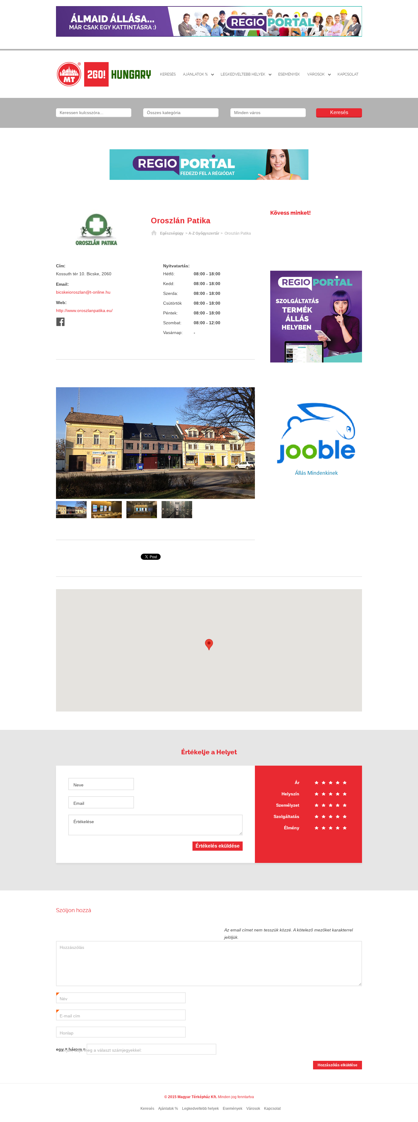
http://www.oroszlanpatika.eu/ (84, 310)
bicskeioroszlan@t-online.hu (83, 292)
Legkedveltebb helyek (243, 74)
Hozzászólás (72, 947)
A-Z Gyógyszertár (203, 233)
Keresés (168, 74)
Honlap (66, 1033)
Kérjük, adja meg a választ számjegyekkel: (101, 1050)
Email (78, 803)
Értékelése (83, 821)
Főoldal (154, 233)
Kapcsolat (348, 74)
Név (61, 999)
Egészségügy (172, 233)
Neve (78, 784)
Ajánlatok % (195, 74)
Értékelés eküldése (218, 846)
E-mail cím (68, 1016)
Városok (316, 74)
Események (289, 74)
